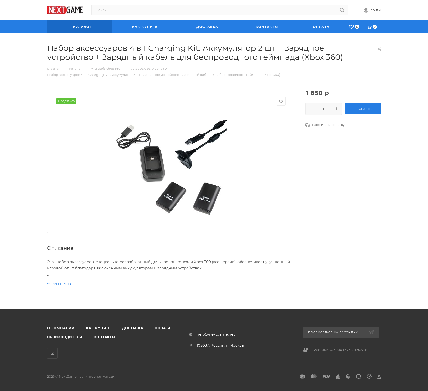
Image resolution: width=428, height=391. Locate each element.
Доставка (132, 328)
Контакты (104, 337)
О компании (61, 328)
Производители (64, 337)
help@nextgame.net (216, 334)
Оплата (163, 328)
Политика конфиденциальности (339, 349)
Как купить (98, 328)
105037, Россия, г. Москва (220, 345)
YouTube (52, 353)
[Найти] (342, 10)
